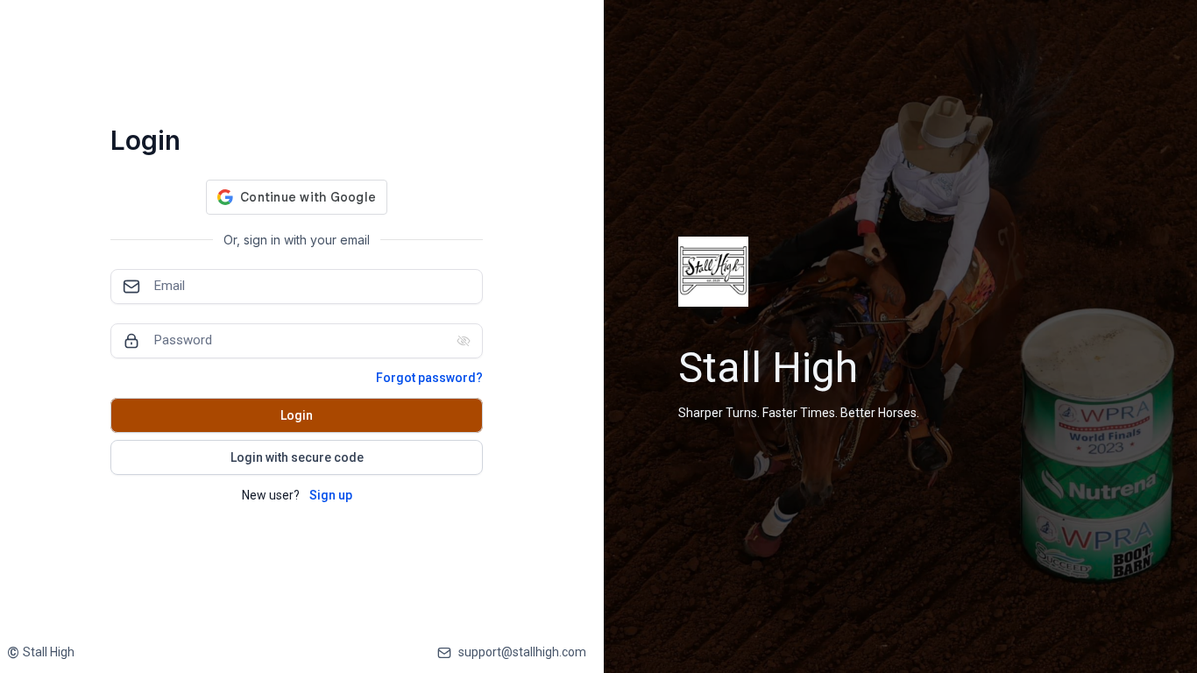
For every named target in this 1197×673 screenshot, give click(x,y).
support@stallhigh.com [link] (522, 652)
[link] (40, 652)
